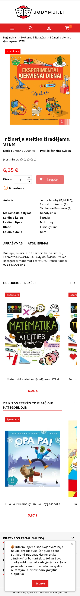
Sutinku (40, 583)
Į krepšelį (49, 179)
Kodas (7, 151)
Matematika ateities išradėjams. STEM (33, 379)
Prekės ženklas (50, 151)
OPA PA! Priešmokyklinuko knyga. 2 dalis (32, 504)
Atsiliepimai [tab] (38, 243)
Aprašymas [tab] (13, 243)
